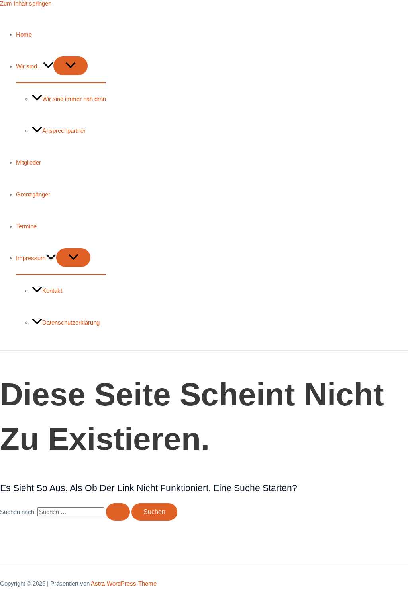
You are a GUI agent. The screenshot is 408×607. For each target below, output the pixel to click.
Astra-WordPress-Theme (124, 583)
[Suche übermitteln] (118, 512)
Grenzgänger (33, 194)
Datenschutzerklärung (71, 322)
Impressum (31, 258)
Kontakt (52, 290)
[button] (48, 66)
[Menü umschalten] (70, 65)
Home (24, 34)
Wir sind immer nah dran (74, 98)
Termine (26, 226)
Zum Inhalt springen (25, 3)
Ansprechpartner (64, 130)
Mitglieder (28, 162)
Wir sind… (29, 66)
